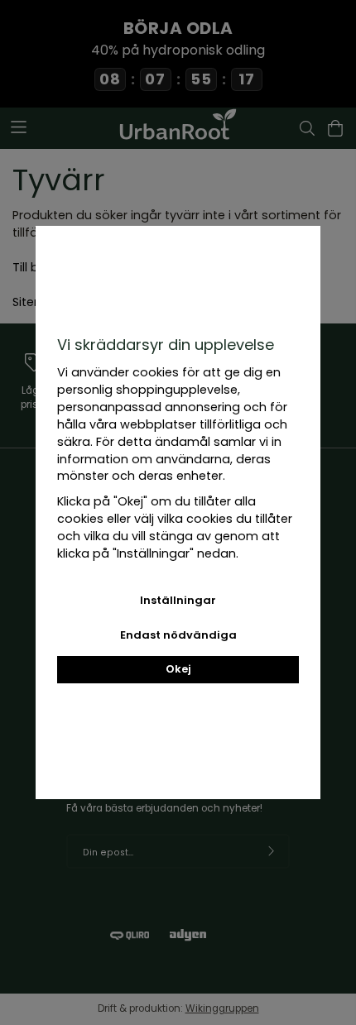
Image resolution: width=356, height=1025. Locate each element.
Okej (178, 669)
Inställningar (178, 600)
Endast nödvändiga (178, 635)
